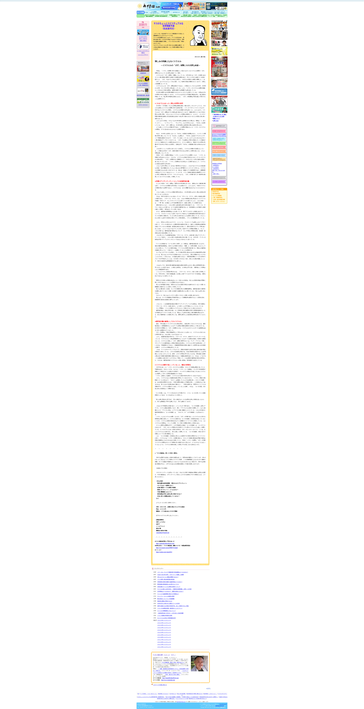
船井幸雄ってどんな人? (166, 12)
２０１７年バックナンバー (164, 639)
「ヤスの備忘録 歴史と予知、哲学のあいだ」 (173, 662)
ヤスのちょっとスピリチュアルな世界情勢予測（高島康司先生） (151, 696)
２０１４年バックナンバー (164, 647)
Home (142, 12)
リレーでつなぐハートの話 (211, 16)
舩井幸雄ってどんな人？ (163, 693)
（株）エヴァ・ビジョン (218, 201)
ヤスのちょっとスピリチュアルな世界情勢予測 (161, 16)
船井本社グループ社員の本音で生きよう (197, 698)
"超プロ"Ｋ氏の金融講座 (145, 16)
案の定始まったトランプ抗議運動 (165, 598)
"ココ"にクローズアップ (221, 12)
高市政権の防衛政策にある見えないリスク (168, 584)
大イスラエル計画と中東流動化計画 (166, 618)
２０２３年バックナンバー (164, 625)
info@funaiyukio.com (181, 701)
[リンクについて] (223, 704)
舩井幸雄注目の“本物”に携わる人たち (195, 693)
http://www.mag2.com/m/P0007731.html (167, 547)
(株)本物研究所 (216, 193)
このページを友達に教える (160, 684)
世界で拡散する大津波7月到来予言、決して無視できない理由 (173, 606)
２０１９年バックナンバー (164, 635)
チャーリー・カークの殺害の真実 (165, 596)
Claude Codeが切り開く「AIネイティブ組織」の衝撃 (170, 574)
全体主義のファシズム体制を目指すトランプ (168, 586)
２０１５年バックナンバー (164, 644)
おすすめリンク (176, 12)
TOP (138, 693)
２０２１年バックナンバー (164, 630)
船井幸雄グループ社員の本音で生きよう (221, 16)
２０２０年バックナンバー (164, 632)
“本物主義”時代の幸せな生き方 (186, 16)
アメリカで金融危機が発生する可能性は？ (168, 594)
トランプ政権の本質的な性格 (164, 615)
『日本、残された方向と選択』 (172, 674)
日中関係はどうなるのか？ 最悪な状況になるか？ (170, 591)
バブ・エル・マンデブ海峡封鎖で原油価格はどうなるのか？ (172, 572)
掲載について (216, 118)
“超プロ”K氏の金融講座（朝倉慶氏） (173, 696)
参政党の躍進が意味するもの (164, 601)
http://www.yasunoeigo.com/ (168, 680)
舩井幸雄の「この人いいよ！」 (210, 693)
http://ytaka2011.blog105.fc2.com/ (165, 543)
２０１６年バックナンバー (164, 642)
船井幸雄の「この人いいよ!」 (207, 12)
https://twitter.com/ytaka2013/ (164, 552)
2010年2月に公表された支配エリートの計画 (168, 603)
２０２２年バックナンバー (164, 627)
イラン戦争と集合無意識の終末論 (165, 579)
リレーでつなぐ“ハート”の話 (182, 698)
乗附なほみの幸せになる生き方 (199, 16)
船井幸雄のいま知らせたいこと (154, 12)
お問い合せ (216, 120)
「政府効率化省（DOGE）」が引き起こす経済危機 (170, 613)
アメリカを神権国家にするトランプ (166, 610)
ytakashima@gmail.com (162, 532)
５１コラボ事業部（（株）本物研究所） (143, 84)
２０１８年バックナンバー (164, 637)
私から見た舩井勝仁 (185, 12)
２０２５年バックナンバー (164, 620)
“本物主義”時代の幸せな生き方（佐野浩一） (208, 696)
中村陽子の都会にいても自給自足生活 (174, 16)
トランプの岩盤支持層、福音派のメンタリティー (169, 608)
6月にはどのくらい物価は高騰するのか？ (167, 577)
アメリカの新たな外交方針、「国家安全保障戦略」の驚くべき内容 (174, 589)
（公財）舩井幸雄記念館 (218, 199)
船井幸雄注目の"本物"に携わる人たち (195, 12)
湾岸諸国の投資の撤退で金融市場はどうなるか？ (169, 581)
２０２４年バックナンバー (164, 622)
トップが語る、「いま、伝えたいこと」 (148, 693)
